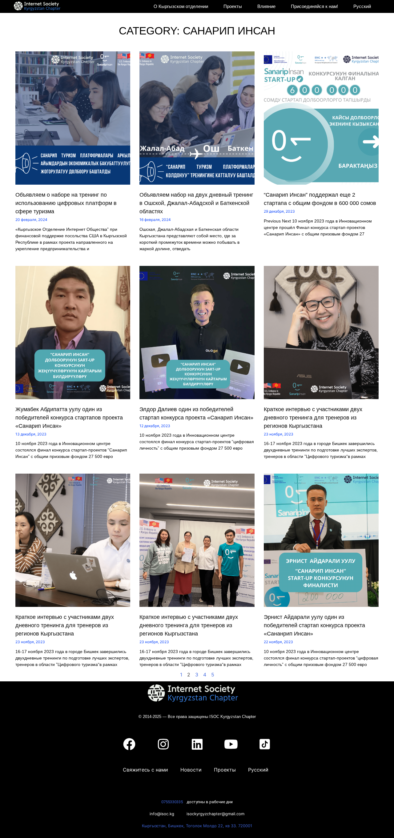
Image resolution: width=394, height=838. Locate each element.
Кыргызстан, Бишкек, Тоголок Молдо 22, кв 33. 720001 (197, 825)
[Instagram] (163, 744)
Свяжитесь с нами (145, 770)
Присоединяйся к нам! (314, 6)
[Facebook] (129, 744)
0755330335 (172, 802)
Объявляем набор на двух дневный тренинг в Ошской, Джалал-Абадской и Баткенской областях (196, 203)
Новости (191, 770)
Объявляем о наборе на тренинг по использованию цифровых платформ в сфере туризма (66, 203)
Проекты (232, 6)
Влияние (266, 6)
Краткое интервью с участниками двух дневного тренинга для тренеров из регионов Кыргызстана (313, 417)
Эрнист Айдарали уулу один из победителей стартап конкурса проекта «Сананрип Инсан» (314, 625)
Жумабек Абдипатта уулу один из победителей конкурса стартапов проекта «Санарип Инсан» (69, 417)
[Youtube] (231, 744)
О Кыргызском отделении (181, 6)
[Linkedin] (197, 744)
